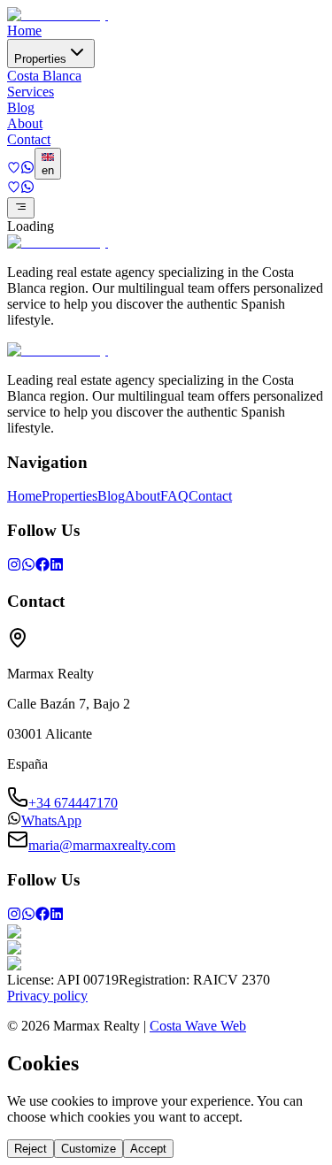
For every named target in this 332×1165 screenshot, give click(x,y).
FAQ (174, 495)
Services (30, 91)
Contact (28, 139)
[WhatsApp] (28, 566)
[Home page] (57, 14)
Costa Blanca (44, 75)
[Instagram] (14, 566)
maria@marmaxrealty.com (101, 845)
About (24, 123)
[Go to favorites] (13, 169)
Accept (148, 1148)
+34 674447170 (73, 802)
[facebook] (42, 566)
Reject (30, 1148)
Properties (40, 58)
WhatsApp (51, 820)
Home (24, 30)
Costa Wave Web (198, 1025)
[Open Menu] (21, 207)
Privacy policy (47, 995)
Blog (21, 107)
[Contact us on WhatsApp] (27, 169)
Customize (88, 1148)
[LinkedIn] (57, 566)
